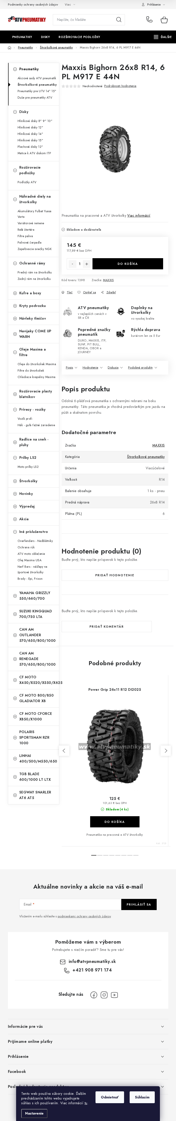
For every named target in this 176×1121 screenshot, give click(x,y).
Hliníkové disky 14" (30, 134)
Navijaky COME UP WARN (35, 334)
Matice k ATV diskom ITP (34, 153)
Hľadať (119, 19)
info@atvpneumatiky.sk (92, 961)
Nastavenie (34, 1113)
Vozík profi (25, 418)
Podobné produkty (140, 367)
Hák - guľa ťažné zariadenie (36, 425)
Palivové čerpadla (30, 242)
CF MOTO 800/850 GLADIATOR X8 (36, 698)
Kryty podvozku (32, 305)
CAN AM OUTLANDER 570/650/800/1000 (37, 635)
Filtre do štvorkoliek (31, 370)
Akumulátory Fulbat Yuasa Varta (35, 214)
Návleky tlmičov (32, 318)
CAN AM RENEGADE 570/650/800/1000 (37, 659)
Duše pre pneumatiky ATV (35, 97)
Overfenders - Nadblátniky (35, 541)
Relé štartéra (26, 229)
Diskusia (113, 367)
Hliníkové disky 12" (30, 127)
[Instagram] (104, 994)
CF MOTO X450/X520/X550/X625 (39, 680)
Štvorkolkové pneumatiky (37, 84)
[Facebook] (93, 994)
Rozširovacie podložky (30, 170)
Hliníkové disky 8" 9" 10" (35, 121)
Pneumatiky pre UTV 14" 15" (37, 91)
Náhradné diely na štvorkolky (35, 199)
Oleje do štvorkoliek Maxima (37, 364)
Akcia (24, 519)
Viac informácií (138, 215)
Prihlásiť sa (139, 904)
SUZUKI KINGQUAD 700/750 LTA (35, 614)
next (166, 751)
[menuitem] (22, 37)
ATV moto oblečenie (31, 554)
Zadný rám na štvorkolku (34, 279)
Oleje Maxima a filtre (32, 352)
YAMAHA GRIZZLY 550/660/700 (34, 595)
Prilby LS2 (27, 457)
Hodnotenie (90, 367)
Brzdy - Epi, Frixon (30, 579)
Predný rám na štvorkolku (35, 272)
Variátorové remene (31, 223)
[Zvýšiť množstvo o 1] (87, 264)
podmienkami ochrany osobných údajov (84, 916)
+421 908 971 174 (150, 20)
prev (64, 751)
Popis (69, 367)
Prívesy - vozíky (32, 409)
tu (86, 1103)
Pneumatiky (29, 69)
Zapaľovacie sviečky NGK (35, 249)
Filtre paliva (25, 236)
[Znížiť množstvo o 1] (72, 264)
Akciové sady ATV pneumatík (37, 78)
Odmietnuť (110, 1097)
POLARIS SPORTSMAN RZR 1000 (34, 737)
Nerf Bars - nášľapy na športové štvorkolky (32, 569)
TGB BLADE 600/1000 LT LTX (35, 777)
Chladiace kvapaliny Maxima (37, 377)
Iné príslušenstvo (33, 531)
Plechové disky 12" (30, 147)
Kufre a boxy (30, 293)
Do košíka (128, 264)
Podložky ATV (27, 182)
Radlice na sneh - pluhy (34, 442)
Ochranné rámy (32, 263)
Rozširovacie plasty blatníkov (35, 394)
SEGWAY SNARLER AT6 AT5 (35, 795)
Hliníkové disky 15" (30, 140)
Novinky (26, 493)
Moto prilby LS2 (28, 467)
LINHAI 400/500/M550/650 (38, 758)
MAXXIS (108, 280)
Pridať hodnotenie (114, 575)
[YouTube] (114, 994)
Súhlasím (142, 1097)
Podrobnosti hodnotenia (120, 86)
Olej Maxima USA (30, 560)
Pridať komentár (107, 626)
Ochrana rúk (26, 547)
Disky (24, 111)
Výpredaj (27, 506)
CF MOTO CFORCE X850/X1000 (35, 716)
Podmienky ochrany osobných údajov (33, 4)
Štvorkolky (28, 481)
